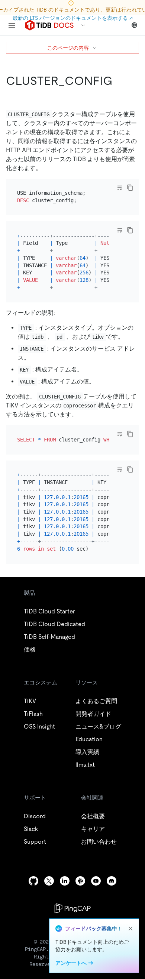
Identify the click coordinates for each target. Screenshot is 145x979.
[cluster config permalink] (118, 81)
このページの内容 (68, 48)
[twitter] (49, 881)
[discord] (111, 881)
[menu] (11, 25)
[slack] (80, 881)
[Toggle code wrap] (120, 187)
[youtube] (96, 881)
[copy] (130, 187)
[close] (130, 928)
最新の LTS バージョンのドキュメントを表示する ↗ (73, 18)
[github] (33, 881)
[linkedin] (64, 881)
